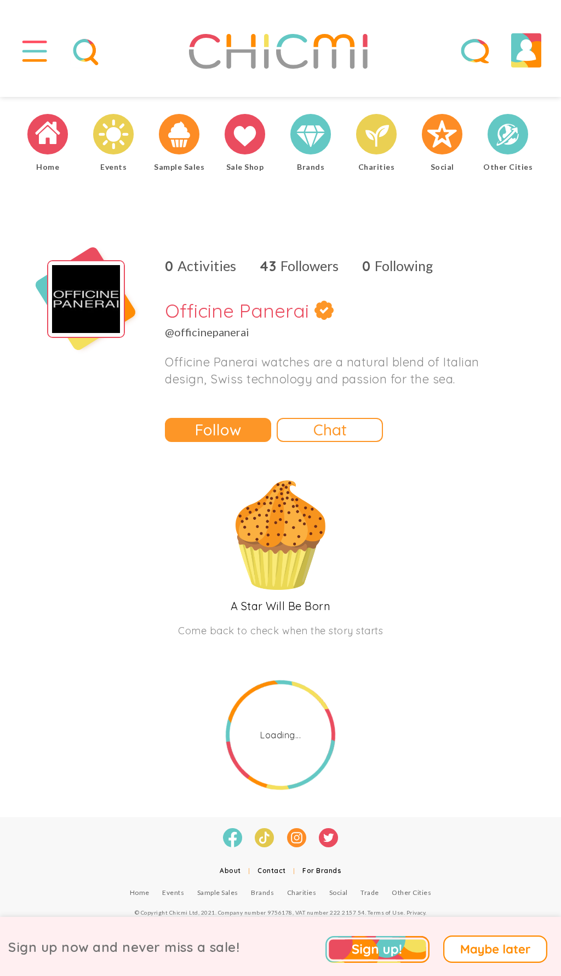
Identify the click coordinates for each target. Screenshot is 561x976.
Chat (330, 429)
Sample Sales (217, 892)
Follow (218, 429)
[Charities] (376, 136)
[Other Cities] (507, 136)
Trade (369, 892)
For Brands (321, 870)
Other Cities (411, 892)
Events (173, 892)
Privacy (416, 912)
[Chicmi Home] (47, 136)
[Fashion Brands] (310, 136)
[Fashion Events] (113, 136)
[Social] (442, 136)
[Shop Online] (244, 136)
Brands (262, 892)
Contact (271, 870)
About (230, 870)
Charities (302, 892)
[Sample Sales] (179, 136)
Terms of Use (386, 912)
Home (140, 892)
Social (338, 892)
